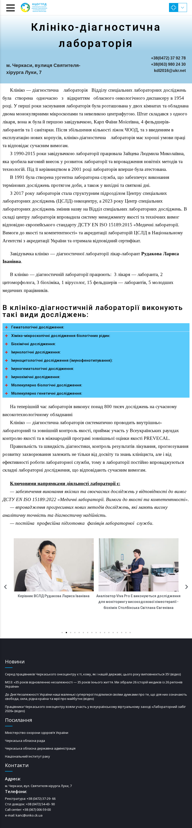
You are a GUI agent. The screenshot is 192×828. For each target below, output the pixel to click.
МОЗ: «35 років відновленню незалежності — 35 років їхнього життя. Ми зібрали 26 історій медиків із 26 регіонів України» (93, 684)
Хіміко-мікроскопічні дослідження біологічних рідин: (60, 335)
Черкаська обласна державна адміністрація (40, 748)
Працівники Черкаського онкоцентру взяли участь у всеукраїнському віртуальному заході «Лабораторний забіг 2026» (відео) (95, 708)
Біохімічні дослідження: (33, 344)
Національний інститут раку (27, 756)
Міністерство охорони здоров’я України (36, 732)
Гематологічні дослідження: (37, 327)
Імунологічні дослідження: (36, 352)
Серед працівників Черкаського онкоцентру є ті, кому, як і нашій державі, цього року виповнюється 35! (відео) (93, 674)
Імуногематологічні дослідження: (42, 368)
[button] (62, 632)
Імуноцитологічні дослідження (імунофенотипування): (62, 360)
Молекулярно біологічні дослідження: (46, 385)
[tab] (96, 327)
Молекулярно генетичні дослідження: (46, 393)
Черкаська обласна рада (25, 740)
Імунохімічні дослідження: (35, 377)
